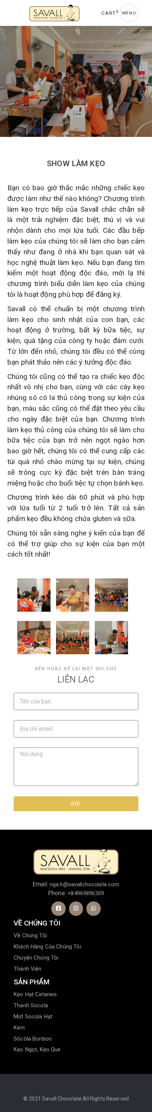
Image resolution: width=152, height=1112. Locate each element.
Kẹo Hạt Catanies (35, 994)
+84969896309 (86, 893)
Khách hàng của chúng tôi (47, 946)
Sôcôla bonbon (33, 1038)
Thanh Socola (31, 1005)
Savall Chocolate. (62, 1099)
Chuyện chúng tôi (36, 957)
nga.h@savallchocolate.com (85, 884)
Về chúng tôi (30, 935)
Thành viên (28, 968)
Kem (19, 1027)
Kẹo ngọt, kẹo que (37, 1049)
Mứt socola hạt (33, 1016)
